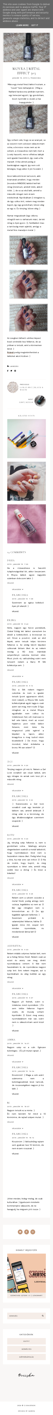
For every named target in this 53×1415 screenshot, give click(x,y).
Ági (9, 761)
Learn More (22, 25)
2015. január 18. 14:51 (18, 1043)
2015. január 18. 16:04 (23, 1071)
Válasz (10, 583)
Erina (11, 620)
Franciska (20, 595)
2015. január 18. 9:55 (17, 949)
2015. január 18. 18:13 (23, 1138)
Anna (11, 1039)
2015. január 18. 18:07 (18, 1106)
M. (8, 1102)
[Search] (43, 1316)
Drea (11, 560)
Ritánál (10, 352)
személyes (27, 1349)
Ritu (10, 835)
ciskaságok (30, 1405)
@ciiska (26, 1375)
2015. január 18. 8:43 (17, 624)
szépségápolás (26, 1357)
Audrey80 (14, 945)
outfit (26, 1341)
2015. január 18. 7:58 (22, 599)
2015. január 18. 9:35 (17, 839)
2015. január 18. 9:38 (22, 894)
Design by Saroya (26, 1411)
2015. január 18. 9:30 (17, 765)
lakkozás (14, 366)
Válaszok (16, 589)
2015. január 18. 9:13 (22, 686)
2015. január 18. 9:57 (22, 998)
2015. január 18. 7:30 (17, 564)
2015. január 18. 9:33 (22, 800)
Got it (34, 25)
